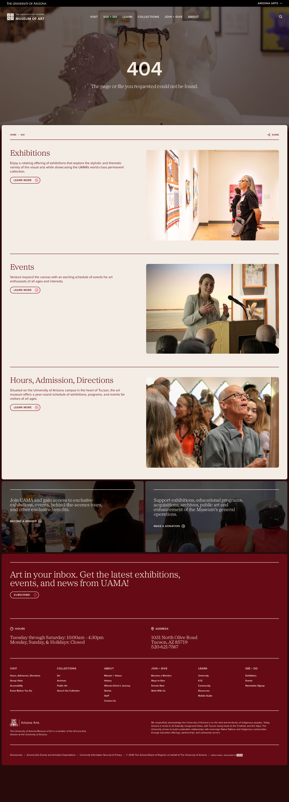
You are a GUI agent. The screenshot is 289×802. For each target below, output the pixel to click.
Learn (127, 17)
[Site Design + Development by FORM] (227, 755)
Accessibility (16, 685)
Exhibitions (251, 675)
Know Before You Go (21, 691)
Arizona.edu (16, 755)
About (193, 17)
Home (13, 135)
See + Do (110, 17)
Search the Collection (68, 691)
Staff (106, 696)
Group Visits (16, 680)
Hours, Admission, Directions (25, 675)
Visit (94, 17)
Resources (203, 691)
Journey (117, 685)
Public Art (62, 685)
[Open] (212, 195)
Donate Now (157, 685)
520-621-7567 (164, 647)
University (203, 675)
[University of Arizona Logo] (26, 16)
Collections (148, 17)
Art (58, 675)
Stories (107, 691)
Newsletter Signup (255, 685)
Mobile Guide (205, 696)
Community (204, 685)
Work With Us (158, 691)
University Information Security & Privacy (101, 755)
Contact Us (110, 701)
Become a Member (161, 675)
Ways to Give (158, 680)
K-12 (200, 680)
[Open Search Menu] (280, 16)
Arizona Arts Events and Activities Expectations (51, 755)
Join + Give (173, 17)
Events (248, 680)
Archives (61, 680)
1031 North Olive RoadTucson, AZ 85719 (174, 640)
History (108, 680)
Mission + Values (113, 675)
